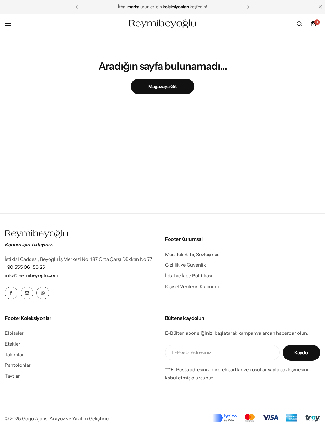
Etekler (12, 344)
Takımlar (14, 355)
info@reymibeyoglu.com (31, 275)
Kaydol (301, 353)
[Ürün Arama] (299, 24)
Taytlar (12, 376)
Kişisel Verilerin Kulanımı (192, 286)
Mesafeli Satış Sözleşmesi (193, 254)
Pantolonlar (18, 365)
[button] (77, 7)
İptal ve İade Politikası (188, 276)
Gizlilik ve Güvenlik (185, 265)
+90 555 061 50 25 (25, 267)
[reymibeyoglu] (162, 23)
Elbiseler (14, 333)
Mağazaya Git (162, 86)
